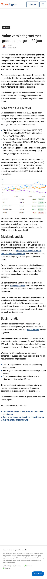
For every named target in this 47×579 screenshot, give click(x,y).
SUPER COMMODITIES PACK (15, 420)
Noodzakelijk (8, 566)
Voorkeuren (18, 566)
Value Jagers (33, 329)
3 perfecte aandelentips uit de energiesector (23, 417)
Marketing (7, 568)
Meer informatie (11, 562)
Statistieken (29, 566)
